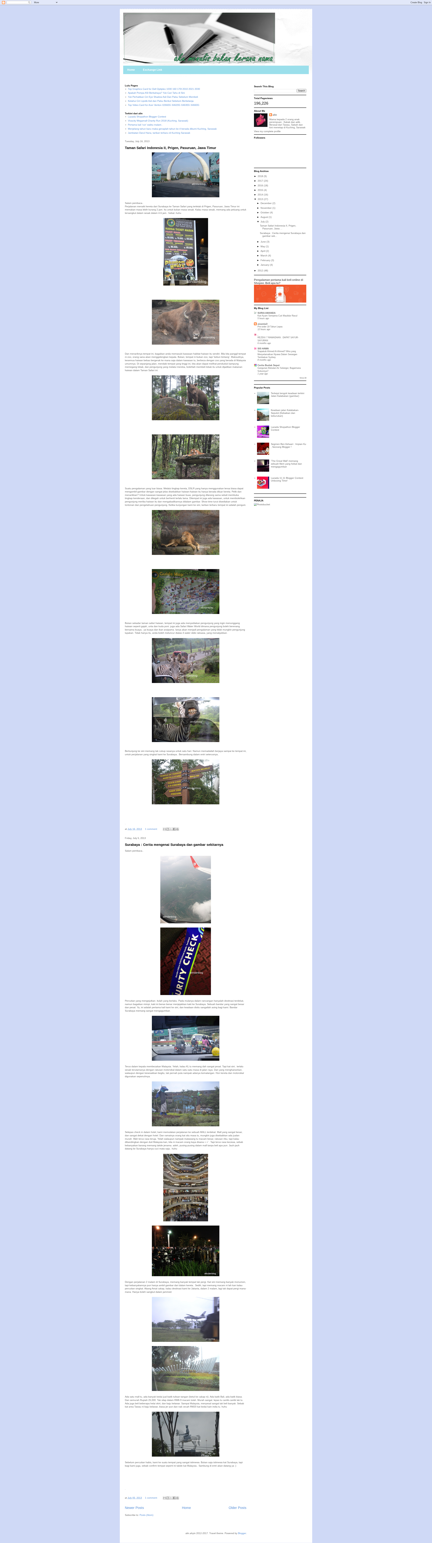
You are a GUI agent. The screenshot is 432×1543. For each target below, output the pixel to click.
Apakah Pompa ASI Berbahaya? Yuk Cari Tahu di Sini (156, 92)
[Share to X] (171, 829)
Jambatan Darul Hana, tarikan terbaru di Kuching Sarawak (159, 132)
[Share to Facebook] (174, 829)
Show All (303, 378)
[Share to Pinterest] (177, 829)
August (265, 217)
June (263, 241)
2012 (261, 270)
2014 (261, 194)
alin (275, 114)
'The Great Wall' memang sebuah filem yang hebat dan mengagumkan (286, 464)
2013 (261, 199)
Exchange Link (152, 69)
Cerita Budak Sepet (269, 365)
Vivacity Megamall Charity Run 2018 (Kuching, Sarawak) (158, 120)
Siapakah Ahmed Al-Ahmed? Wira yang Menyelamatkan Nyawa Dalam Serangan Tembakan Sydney (277, 354)
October (265, 212)
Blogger (242, 1533)
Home (131, 69)
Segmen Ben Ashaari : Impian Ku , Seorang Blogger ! (288, 445)
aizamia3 (262, 324)
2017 (261, 180)
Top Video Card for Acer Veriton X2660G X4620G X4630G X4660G (163, 105)
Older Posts (237, 1508)
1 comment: (151, 829)
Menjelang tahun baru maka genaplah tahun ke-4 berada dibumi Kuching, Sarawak (172, 128)
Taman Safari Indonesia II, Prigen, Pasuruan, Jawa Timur (170, 148)
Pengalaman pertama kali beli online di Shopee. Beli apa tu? (278, 281)
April (263, 251)
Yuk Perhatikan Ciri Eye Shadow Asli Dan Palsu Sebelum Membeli (163, 97)
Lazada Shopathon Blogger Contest (147, 116)
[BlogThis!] (167, 829)
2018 (261, 176)
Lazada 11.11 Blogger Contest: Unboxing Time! (287, 479)
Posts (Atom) (146, 1515)
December (266, 203)
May (263, 246)
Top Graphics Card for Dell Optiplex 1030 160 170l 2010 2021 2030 (164, 89)
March (264, 255)
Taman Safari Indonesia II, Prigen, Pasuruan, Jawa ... (278, 227)
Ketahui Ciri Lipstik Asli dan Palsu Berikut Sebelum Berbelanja (161, 101)
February (266, 260)
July (263, 221)
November (266, 208)
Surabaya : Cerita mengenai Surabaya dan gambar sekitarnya (174, 845)
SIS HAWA (263, 348)
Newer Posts (134, 1508)
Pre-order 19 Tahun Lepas (270, 326)
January (265, 264)
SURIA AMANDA (267, 313)
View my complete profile (267, 131)
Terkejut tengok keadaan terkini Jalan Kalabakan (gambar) (287, 394)
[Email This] (164, 829)
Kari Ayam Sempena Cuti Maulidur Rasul (277, 315)
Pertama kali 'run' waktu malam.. (145, 124)
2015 (261, 190)
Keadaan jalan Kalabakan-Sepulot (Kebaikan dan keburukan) (285, 413)
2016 (261, 185)
